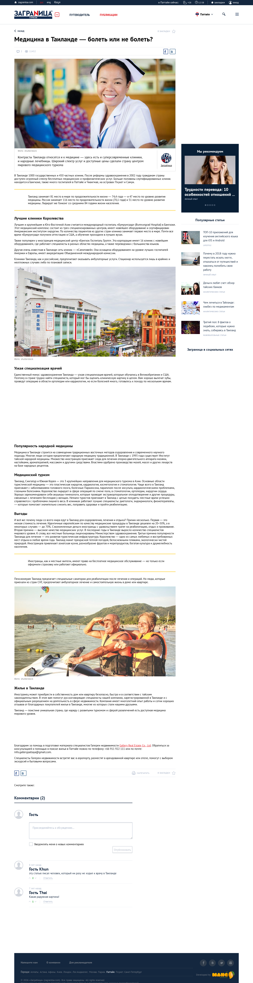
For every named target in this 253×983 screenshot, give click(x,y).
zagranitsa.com (25, 2)
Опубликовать (122, 850)
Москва (93, 972)
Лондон (67, 972)
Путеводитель (79, 15)
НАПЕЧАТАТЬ (143, 773)
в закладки (164, 31)
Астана (43, 972)
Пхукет (119, 972)
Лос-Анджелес (80, 972)
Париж (101, 972)
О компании (53, 962)
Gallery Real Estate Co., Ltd (135, 745)
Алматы (35, 972)
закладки (219, 2)
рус (42, 2)
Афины (52, 972)
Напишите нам (29, 962)
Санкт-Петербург (133, 972)
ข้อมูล (57, 2)
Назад (21, 31)
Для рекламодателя (80, 962)
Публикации (108, 15)
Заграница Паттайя (33, 15)
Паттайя (110, 972)
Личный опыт (191, 199)
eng (49, 2)
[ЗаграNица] (166, 158)
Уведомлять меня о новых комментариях (59, 844)
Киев (59, 972)
